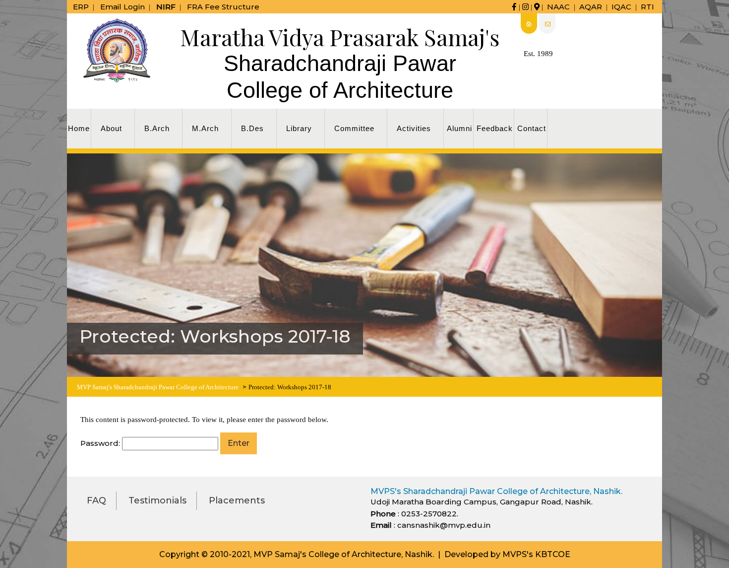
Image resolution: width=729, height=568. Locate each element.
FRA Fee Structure (223, 6)
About (111, 128)
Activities (414, 128)
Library (299, 128)
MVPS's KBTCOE (536, 554)
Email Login (122, 6)
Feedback (495, 128)
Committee (354, 128)
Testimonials (157, 500)
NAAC (558, 6)
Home (79, 128)
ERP (81, 6)
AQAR (590, 6)
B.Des (252, 128)
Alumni (459, 128)
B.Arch (157, 128)
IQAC (621, 6)
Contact (531, 128)
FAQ (96, 500)
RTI (647, 6)
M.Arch (205, 128)
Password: (101, 443)
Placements (237, 500)
